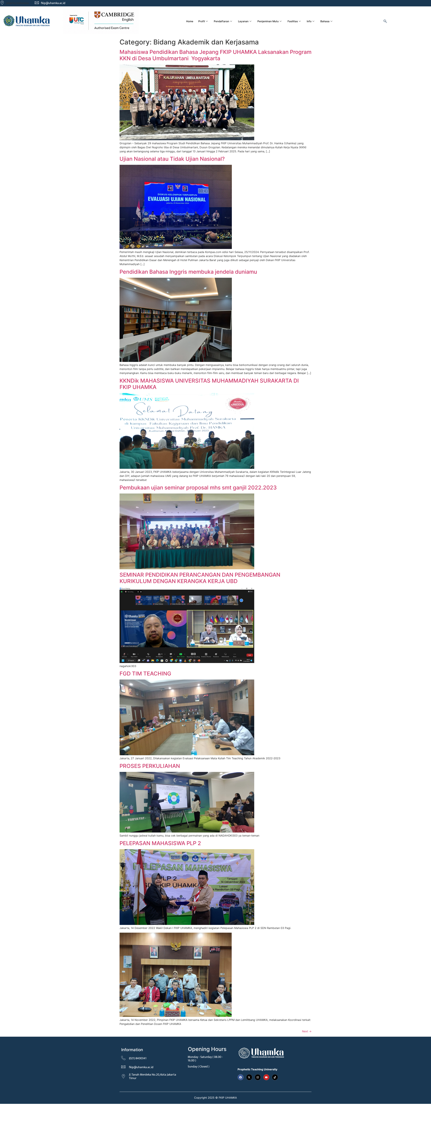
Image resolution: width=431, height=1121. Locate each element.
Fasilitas (293, 21)
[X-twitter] (249, 1077)
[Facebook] (241, 1077)
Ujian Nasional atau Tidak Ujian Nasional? (172, 159)
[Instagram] (258, 1077)
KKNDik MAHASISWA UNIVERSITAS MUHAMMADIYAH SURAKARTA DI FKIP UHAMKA (209, 383)
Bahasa (324, 21)
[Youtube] (266, 1077)
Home (189, 21)
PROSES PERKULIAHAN (150, 766)
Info (309, 21)
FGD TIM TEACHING (145, 673)
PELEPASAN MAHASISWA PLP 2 (160, 843)
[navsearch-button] (385, 21)
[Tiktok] (275, 1077)
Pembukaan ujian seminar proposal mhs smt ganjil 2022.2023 (198, 487)
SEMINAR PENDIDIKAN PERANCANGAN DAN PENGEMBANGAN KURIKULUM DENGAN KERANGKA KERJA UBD (200, 577)
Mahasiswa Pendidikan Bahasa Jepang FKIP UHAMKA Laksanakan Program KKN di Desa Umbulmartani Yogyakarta (215, 55)
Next (306, 1031)
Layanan (243, 21)
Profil (201, 21)
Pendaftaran (221, 21)
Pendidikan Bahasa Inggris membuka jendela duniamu (188, 271)
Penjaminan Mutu (268, 21)
